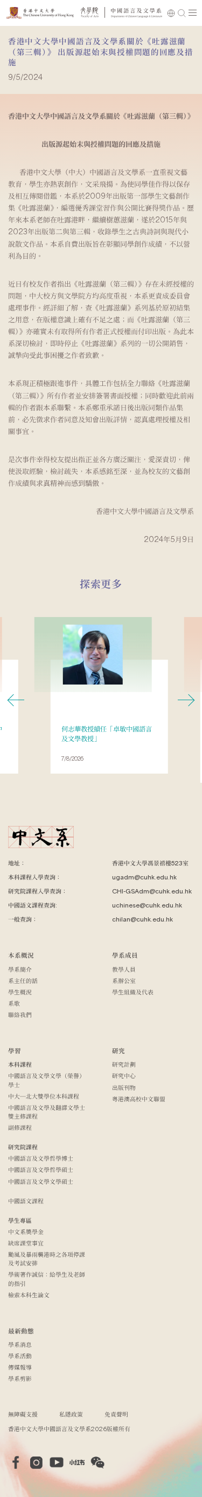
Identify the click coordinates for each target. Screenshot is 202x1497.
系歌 (14, 1003)
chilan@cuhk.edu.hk (142, 919)
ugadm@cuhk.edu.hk (144, 877)
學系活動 (20, 1356)
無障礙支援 (23, 1414)
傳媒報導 (20, 1367)
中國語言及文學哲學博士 (40, 1158)
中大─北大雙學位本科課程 (43, 1096)
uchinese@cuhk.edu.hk (147, 905)
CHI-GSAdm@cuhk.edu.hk (152, 891)
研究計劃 (124, 1064)
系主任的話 (23, 981)
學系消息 (20, 1344)
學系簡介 (20, 969)
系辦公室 (124, 981)
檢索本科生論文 (29, 1295)
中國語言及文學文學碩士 (40, 1181)
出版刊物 (124, 1087)
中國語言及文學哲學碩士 (40, 1170)
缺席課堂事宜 (26, 1243)
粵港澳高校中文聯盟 (138, 1099)
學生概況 (20, 992)
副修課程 (20, 1127)
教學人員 (124, 969)
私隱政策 (71, 1414)
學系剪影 (20, 1378)
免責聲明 (116, 1414)
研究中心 (124, 1076)
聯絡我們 (20, 1015)
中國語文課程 (26, 1201)
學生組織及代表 (133, 992)
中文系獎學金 (26, 1232)
